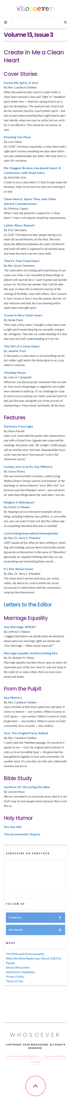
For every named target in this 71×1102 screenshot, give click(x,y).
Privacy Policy (15, 976)
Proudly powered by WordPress (22, 1056)
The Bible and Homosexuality (25, 954)
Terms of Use (14, 981)
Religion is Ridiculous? (19, 502)
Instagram (16, 930)
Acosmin (35, 1061)
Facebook (15, 917)
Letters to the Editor (28, 604)
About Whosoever (18, 967)
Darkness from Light (18, 426)
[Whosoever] (36, 8)
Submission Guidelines (20, 972)
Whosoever (35, 1035)
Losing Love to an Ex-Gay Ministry (28, 466)
